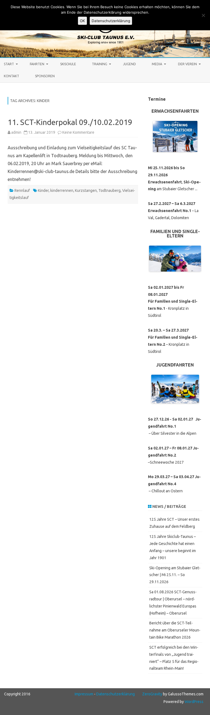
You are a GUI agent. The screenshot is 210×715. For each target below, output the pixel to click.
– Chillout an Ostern (174, 484)
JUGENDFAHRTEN (175, 364)
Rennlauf (22, 190)
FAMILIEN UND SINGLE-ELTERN (175, 233)
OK (82, 21)
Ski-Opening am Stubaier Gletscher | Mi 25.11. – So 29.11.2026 (174, 575)
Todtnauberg (109, 190)
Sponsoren (45, 76)
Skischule (68, 64)
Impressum (84, 694)
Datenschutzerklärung (115, 694)
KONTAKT (11, 76)
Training (99, 64)
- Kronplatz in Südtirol (172, 301)
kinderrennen (61, 190)
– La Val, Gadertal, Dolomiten (173, 210)
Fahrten (37, 64)
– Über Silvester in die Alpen (174, 426)
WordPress (193, 701)
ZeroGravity (152, 694)
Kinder (43, 190)
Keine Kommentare (78, 132)
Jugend (129, 64)
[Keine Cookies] (203, 15)
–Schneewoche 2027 (173, 455)
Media (157, 64)
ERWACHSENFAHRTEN (175, 111)
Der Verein (187, 64)
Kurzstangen (86, 190)
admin (16, 132)
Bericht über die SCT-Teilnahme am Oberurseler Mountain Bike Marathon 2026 (174, 630)
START (9, 64)
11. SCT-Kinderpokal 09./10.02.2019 (70, 122)
